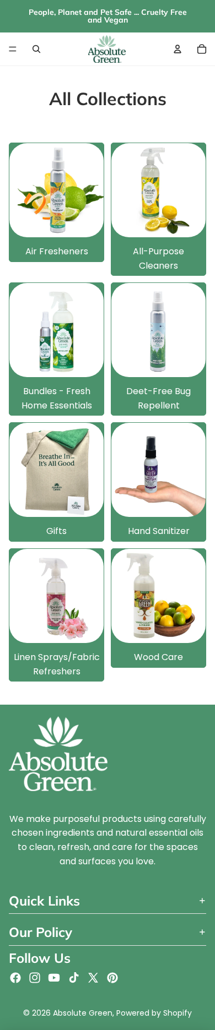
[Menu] (12, 49)
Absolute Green (82, 1012)
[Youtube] (54, 977)
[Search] (36, 49)
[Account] (177, 49)
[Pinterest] (112, 977)
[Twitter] (93, 977)
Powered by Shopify (154, 1012)
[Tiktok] (73, 977)
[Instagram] (34, 977)
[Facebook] (15, 977)
